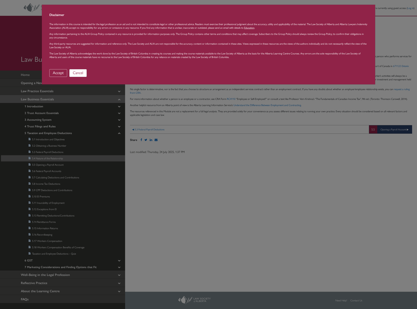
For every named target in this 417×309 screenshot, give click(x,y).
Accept (58, 72)
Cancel (78, 72)
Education (249, 27)
